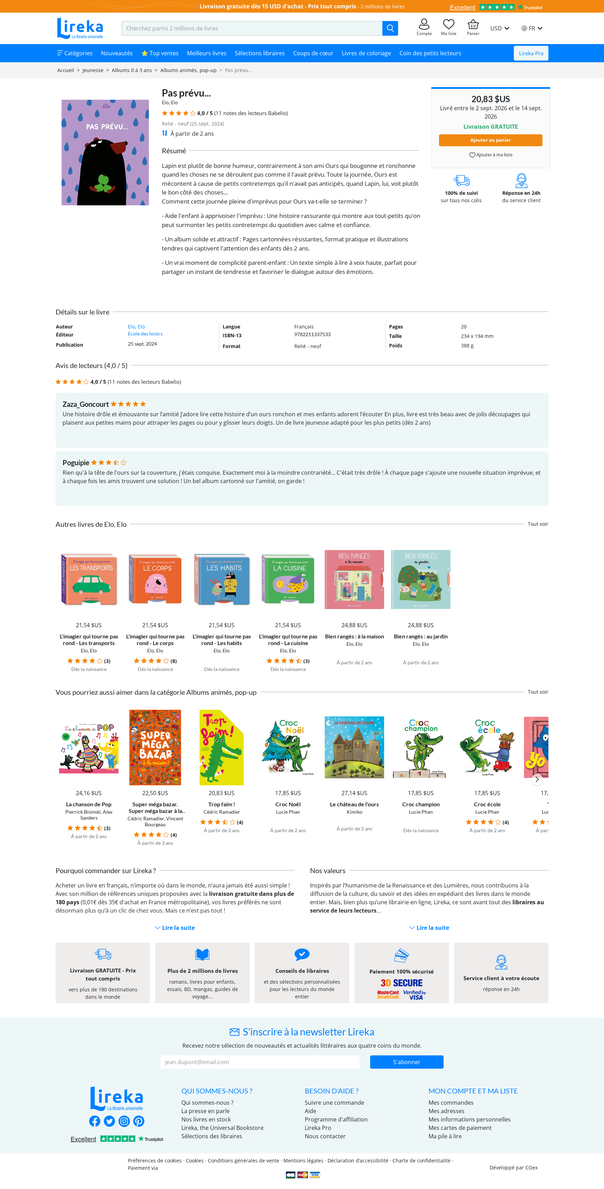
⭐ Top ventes (160, 53)
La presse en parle (205, 1111)
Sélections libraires (260, 53)
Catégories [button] (78, 53)
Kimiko (354, 812)
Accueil (65, 70)
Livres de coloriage (366, 53)
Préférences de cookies (155, 1160)
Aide (310, 1111)
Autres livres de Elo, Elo (91, 524)
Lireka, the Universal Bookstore (222, 1128)
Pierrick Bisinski (83, 812)
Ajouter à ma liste (493, 154)
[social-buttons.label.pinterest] (138, 1122)
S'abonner (406, 1062)
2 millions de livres (383, 6)
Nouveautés (117, 53)
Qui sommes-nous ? (207, 1102)
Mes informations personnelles (470, 1119)
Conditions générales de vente (243, 1160)
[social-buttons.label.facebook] (94, 1122)
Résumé (174, 150)
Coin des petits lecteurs (430, 53)
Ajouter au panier (490, 140)
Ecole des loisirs (145, 334)
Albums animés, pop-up (188, 70)
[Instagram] (124, 1122)
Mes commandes (451, 1102)
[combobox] (252, 28)
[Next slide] (537, 779)
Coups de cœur (313, 53)
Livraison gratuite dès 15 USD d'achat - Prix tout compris (278, 6)
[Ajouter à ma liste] (112, 545)
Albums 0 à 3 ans (132, 70)
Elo (165, 102)
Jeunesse (92, 70)
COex (531, 1167)
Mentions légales (303, 1160)
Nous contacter (325, 1136)
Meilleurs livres (206, 53)
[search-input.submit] (390, 28)
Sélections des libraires (211, 1136)
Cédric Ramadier (146, 818)
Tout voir (538, 524)
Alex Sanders (96, 815)
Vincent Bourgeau (164, 821)
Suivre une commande (334, 1102)
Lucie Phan (288, 812)
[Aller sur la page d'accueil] (80, 28)
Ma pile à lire (445, 1136)
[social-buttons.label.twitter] (109, 1122)
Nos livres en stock (206, 1119)
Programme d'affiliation (336, 1119)
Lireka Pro (531, 53)
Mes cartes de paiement (460, 1128)
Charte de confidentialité (422, 1160)
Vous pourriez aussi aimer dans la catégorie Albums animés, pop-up (156, 692)
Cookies (195, 1160)
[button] (164, 113)
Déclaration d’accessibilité (358, 1160)
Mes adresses (447, 1111)
